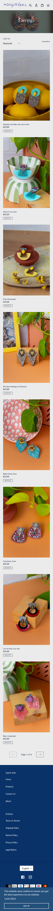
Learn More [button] (10, 898)
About (8, 801)
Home (8, 779)
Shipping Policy (12, 828)
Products (9, 786)
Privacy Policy (12, 842)
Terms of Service (13, 820)
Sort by (6, 39)
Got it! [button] (26, 906)
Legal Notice (11, 850)
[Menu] (48, 5)
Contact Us (10, 794)
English (25, 868)
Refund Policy (12, 835)
